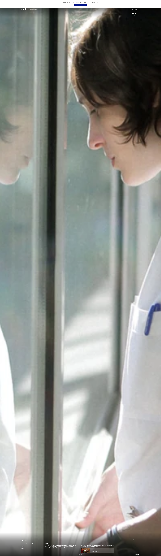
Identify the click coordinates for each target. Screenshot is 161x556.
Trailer (137, 539)
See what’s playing (80, 5)
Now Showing (33, 9)
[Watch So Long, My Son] (85, 550)
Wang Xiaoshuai (95, 551)
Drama (23, 546)
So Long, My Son (96, 550)
